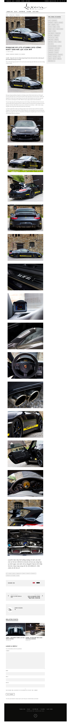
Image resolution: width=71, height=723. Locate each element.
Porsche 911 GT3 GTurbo (10, 575)
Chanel (54, 26)
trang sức (56, 50)
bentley (56, 22)
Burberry (53, 24)
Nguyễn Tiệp (8, 640)
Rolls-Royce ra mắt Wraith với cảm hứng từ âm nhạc (15, 638)
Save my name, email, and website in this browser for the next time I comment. (22, 690)
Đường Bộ (7, 54)
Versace (50, 56)
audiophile (54, 20)
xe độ (18, 575)
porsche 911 (33, 573)
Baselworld (51, 22)
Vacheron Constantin (53, 54)
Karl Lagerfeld (51, 33)
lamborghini (56, 35)
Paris (56, 41)
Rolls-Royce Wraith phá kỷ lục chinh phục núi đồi (35, 638)
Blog (15, 11)
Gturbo (23, 573)
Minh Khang (10, 51)
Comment (7, 650)
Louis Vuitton (51, 37)
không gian (58, 33)
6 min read (23, 54)
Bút (57, 24)
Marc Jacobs (51, 39)
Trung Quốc (51, 52)
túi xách (56, 52)
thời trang (57, 48)
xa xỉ (59, 56)
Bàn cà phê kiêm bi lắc (16, 597)
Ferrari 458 (19, 573)
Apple (50, 20)
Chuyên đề (22, 11)
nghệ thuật (51, 41)
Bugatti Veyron (12, 573)
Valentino (60, 54)
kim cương (50, 35)
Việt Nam (54, 56)
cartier (50, 26)
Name (7, 670)
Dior (58, 26)
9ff (7, 573)
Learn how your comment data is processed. (29, 698)
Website (7, 682)
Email (7, 676)
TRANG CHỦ (9, 11)
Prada (59, 41)
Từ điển (29, 11)
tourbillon (51, 50)
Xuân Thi (27, 640)
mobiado (56, 39)
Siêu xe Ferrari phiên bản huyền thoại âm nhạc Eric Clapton (34, 597)
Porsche (28, 573)
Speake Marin (51, 48)
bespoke (60, 22)
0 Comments (16, 54)
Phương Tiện (12, 54)
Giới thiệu (36, 11)
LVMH (57, 37)
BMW (49, 24)
